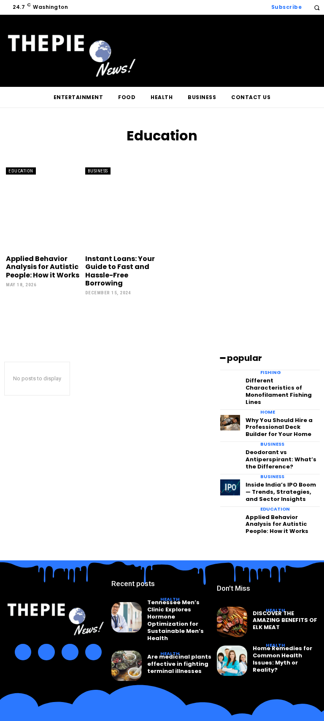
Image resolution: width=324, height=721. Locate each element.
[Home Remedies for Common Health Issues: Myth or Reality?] (232, 661)
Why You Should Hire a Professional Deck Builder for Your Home (279, 427)
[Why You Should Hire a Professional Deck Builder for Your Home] (230, 423)
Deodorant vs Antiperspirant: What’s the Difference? (281, 459)
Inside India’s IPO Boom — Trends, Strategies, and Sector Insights (281, 492)
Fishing (270, 372)
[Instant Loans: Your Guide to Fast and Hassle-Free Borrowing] (122, 208)
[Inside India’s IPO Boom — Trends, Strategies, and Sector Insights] (230, 487)
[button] (316, 7)
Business (98, 171)
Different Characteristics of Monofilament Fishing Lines (279, 391)
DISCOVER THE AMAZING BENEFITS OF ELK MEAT (285, 620)
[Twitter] (70, 652)
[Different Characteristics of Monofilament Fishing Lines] (230, 383)
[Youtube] (93, 652)
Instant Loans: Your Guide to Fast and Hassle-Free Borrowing (120, 271)
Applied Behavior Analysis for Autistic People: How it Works (42, 267)
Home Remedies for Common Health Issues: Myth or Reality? (282, 659)
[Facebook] (23, 652)
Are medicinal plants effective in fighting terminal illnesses (179, 664)
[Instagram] (46, 652)
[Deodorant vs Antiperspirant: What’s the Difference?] (230, 455)
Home (267, 412)
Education (20, 171)
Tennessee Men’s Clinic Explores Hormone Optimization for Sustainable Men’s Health (175, 620)
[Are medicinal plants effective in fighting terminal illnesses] (126, 666)
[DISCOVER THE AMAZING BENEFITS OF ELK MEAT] (232, 622)
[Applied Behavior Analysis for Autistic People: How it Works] (43, 208)
